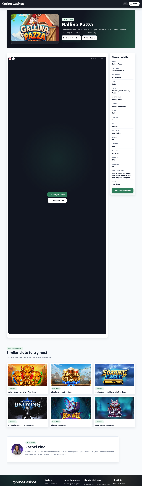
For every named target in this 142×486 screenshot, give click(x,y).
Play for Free (58, 200)
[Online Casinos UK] (13, 3)
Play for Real (59, 194)
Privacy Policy (119, 484)
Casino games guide (72, 484)
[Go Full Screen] (13, 58)
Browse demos (89, 38)
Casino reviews (51, 484)
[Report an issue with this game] (10, 58)
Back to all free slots (71, 38)
